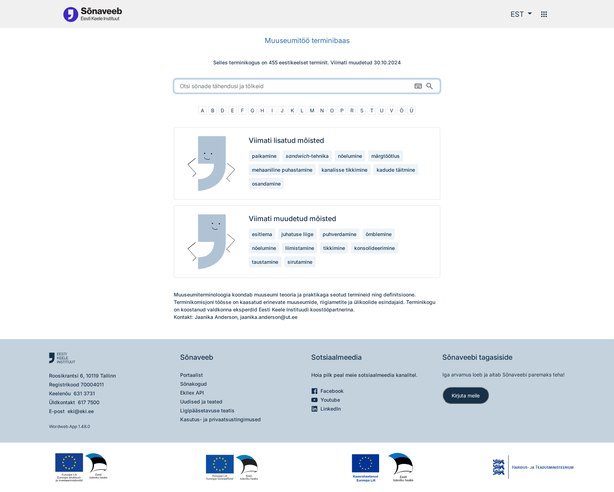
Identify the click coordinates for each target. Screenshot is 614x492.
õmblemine (379, 234)
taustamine (265, 262)
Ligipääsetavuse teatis (207, 410)
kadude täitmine (396, 170)
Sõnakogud (193, 384)
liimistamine (299, 248)
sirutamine (299, 262)
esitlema (262, 234)
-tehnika (307, 156)
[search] (307, 86)
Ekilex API (192, 393)
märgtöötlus (385, 156)
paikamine (264, 156)
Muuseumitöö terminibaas (307, 40)
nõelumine (350, 156)
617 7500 (88, 402)
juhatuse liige (297, 234)
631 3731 (84, 393)
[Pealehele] (92, 14)
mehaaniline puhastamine (282, 170)
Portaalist (191, 375)
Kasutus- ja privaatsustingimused (220, 419)
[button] (521, 14)
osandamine (266, 184)
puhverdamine (339, 234)
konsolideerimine (374, 248)
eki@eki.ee (81, 411)
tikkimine (334, 248)
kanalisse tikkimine (344, 170)
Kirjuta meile (466, 395)
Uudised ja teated (201, 402)
